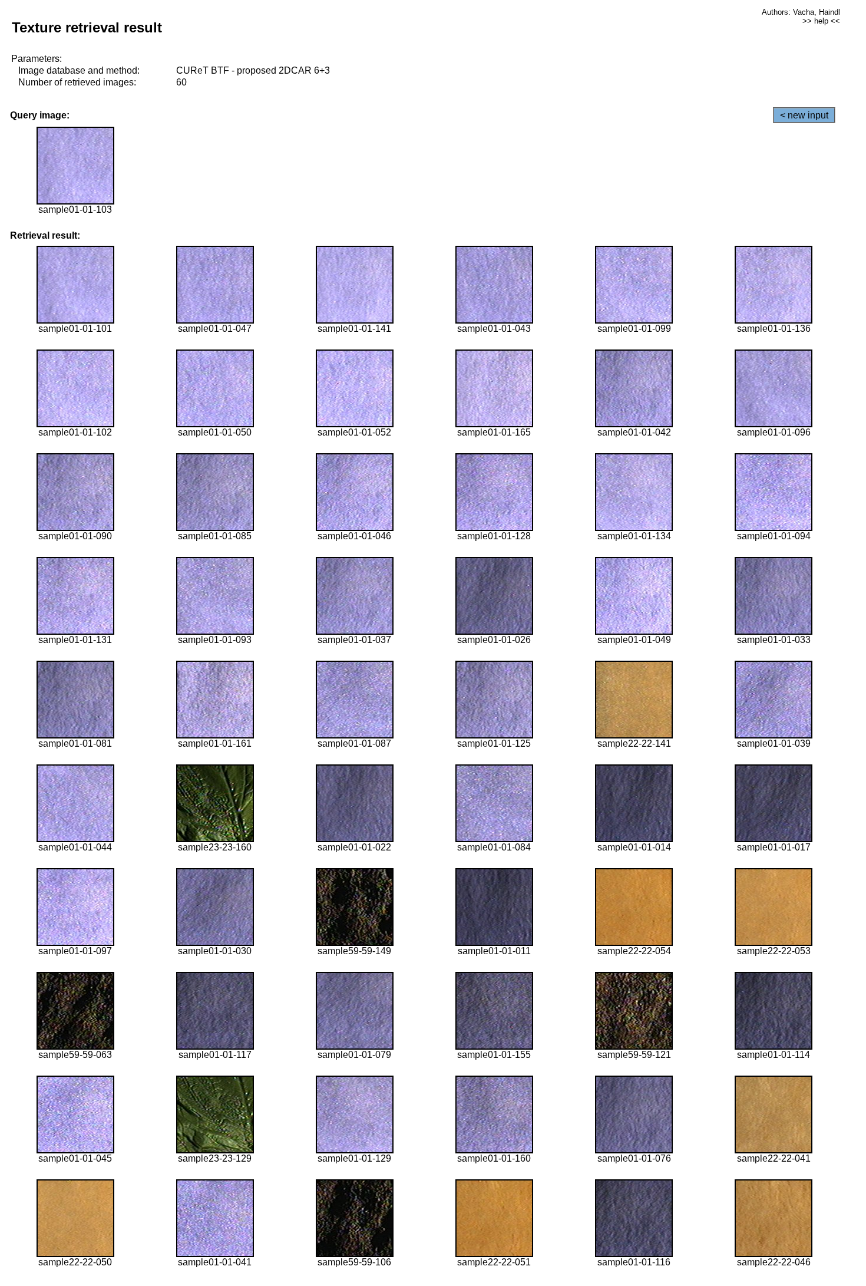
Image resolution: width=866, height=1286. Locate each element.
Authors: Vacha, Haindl (801, 12)
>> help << (821, 21)
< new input (804, 115)
